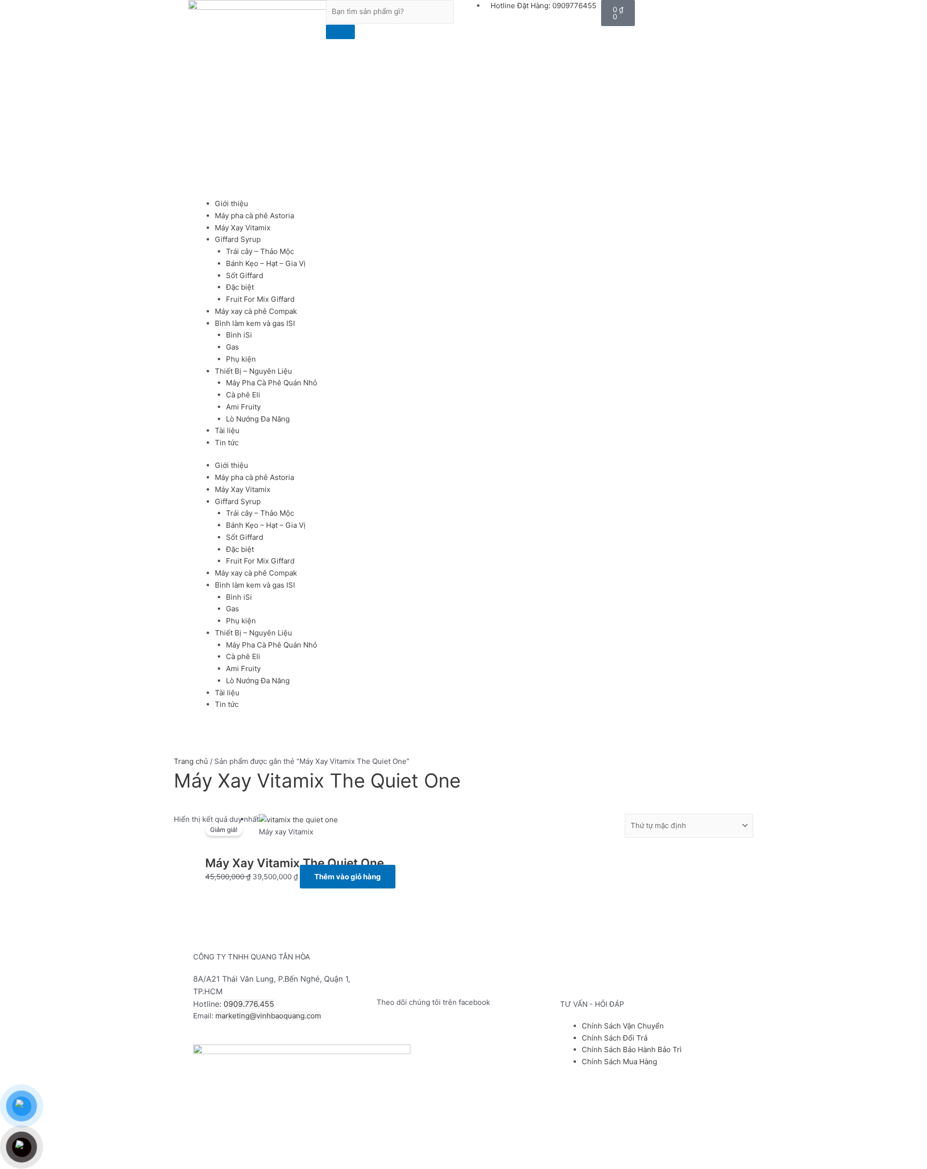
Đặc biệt (240, 287)
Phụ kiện (241, 359)
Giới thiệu (231, 203)
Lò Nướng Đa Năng (258, 418)
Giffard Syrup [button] (238, 239)
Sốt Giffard (244, 275)
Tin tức (227, 442)
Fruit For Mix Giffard (260, 299)
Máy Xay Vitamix (242, 227)
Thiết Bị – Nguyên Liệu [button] (253, 371)
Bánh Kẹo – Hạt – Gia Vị (266, 263)
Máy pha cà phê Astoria (254, 215)
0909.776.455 (249, 1004)
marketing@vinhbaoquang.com (268, 1015)
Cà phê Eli (243, 394)
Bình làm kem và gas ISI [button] (255, 323)
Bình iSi (239, 334)
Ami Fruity (243, 406)
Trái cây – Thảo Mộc (260, 251)
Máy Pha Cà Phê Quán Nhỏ (271, 382)
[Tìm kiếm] (340, 32)
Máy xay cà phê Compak (256, 311)
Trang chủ (191, 761)
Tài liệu (227, 430)
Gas (232, 347)
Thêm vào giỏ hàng (347, 876)
